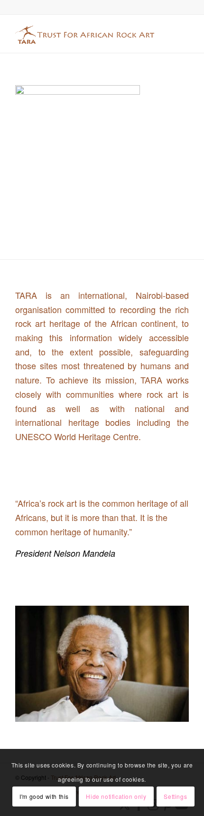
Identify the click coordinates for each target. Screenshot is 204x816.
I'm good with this (44, 796)
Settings (175, 796)
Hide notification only (116, 796)
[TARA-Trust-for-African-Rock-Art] (84, 34)
